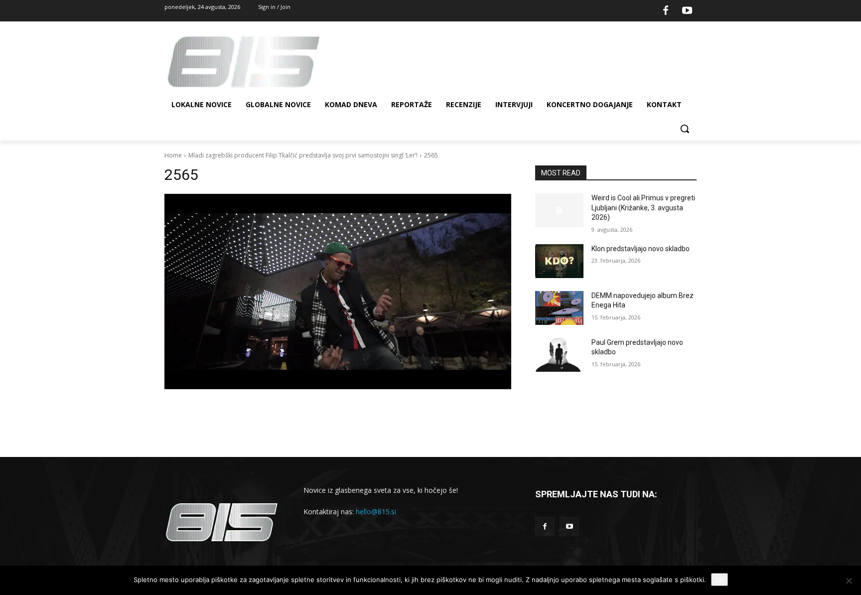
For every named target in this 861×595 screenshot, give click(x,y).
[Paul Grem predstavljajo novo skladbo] (559, 355)
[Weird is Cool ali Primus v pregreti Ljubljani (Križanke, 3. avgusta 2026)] (559, 210)
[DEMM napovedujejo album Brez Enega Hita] (559, 308)
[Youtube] (687, 10)
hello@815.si (376, 511)
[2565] (337, 291)
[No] (849, 581)
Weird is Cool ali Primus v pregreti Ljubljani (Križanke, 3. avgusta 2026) (643, 207)
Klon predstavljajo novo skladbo (640, 249)
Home (173, 155)
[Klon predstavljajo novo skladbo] (559, 261)
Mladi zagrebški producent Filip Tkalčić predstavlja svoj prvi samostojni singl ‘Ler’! (303, 155)
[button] (685, 129)
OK (719, 580)
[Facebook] (665, 10)
